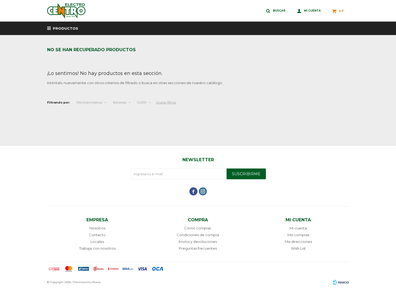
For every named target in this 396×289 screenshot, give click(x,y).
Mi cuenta (298, 228)
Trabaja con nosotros (97, 248)
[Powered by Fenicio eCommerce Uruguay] (341, 282)
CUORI (142, 102)
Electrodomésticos (89, 102)
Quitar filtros (166, 102)
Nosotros (97, 228)
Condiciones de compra (198, 235)
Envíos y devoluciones (198, 241)
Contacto (97, 235)
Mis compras (298, 235)
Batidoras (119, 102)
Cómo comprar (197, 228)
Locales (97, 241)
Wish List (298, 248)
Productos (65, 28)
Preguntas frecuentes (198, 248)
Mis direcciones (298, 241)
